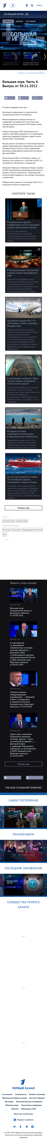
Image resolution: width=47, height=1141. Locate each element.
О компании (7, 1094)
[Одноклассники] (23, 98)
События (15, 1109)
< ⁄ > (35, 97)
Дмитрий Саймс (22, 521)
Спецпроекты (21, 1094)
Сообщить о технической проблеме (31, 73)
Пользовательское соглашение (29, 1101)
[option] (11, 57)
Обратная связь (12, 1105)
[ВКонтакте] (9, 98)
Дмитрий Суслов (8, 521)
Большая (14, 14)
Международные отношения (32, 530)
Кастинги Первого (37, 1098)
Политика (6, 530)
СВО (4, 534)
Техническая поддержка (31, 1105)
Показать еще (23, 508)
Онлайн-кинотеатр (37, 1094)
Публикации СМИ (28, 1109)
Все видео (9, 1101)
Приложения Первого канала (14, 1098)
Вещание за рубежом (25, 1120)
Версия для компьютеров (23, 1114)
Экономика (16, 530)
